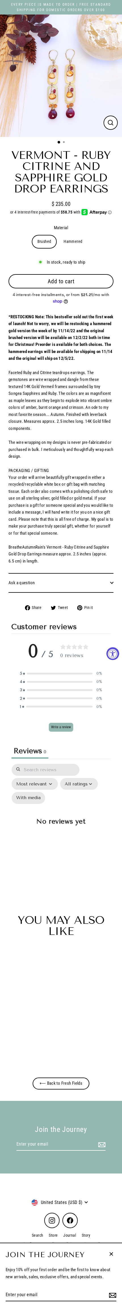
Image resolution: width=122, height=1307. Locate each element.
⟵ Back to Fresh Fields (61, 1083)
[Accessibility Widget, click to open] (112, 653)
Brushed (44, 241)
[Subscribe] (111, 1295)
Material (61, 227)
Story (86, 1235)
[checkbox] (28, 798)
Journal (69, 1235)
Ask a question (22, 582)
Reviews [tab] (30, 750)
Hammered (73, 241)
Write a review (61, 727)
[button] (61, 673)
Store (53, 1235)
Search (37, 1235)
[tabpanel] (61, 825)
